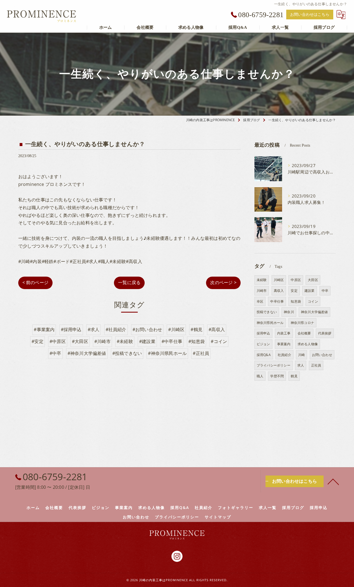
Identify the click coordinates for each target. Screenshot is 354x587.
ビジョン (263, 344)
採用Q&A (264, 354)
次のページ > (223, 282)
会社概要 (304, 333)
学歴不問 (277, 376)
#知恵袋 (196, 341)
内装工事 (284, 333)
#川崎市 (102, 341)
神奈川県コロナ (302, 322)
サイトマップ (218, 517)
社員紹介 (284, 354)
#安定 (37, 341)
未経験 (262, 279)
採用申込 (263, 333)
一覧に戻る (129, 282)
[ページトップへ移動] (333, 481)
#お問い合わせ (147, 329)
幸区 (260, 301)
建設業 (309, 290)
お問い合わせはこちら (309, 14)
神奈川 (289, 312)
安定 (294, 290)
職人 (260, 376)
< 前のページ (35, 282)
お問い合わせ (322, 354)
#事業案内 (44, 329)
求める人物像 (308, 344)
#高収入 (217, 329)
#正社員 (201, 353)
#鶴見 (196, 329)
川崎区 (279, 279)
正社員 (316, 365)
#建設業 (147, 341)
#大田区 (80, 341)
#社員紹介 (116, 329)
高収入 (279, 290)
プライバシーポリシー (273, 365)
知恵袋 (296, 301)
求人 (300, 365)
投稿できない (267, 312)
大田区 (313, 279)
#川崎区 (176, 329)
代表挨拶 (325, 333)
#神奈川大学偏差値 (86, 353)
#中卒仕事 (172, 341)
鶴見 (294, 376)
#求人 (94, 329)
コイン (313, 301)
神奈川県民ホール (270, 322)
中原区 (296, 279)
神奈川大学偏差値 (314, 312)
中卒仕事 (277, 301)
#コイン (219, 341)
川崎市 (262, 290)
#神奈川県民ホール (167, 353)
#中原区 (58, 341)
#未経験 (125, 341)
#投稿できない (127, 353)
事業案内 (284, 344)
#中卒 (55, 353)
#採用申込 (71, 329)
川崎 (301, 354)
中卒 (325, 290)
